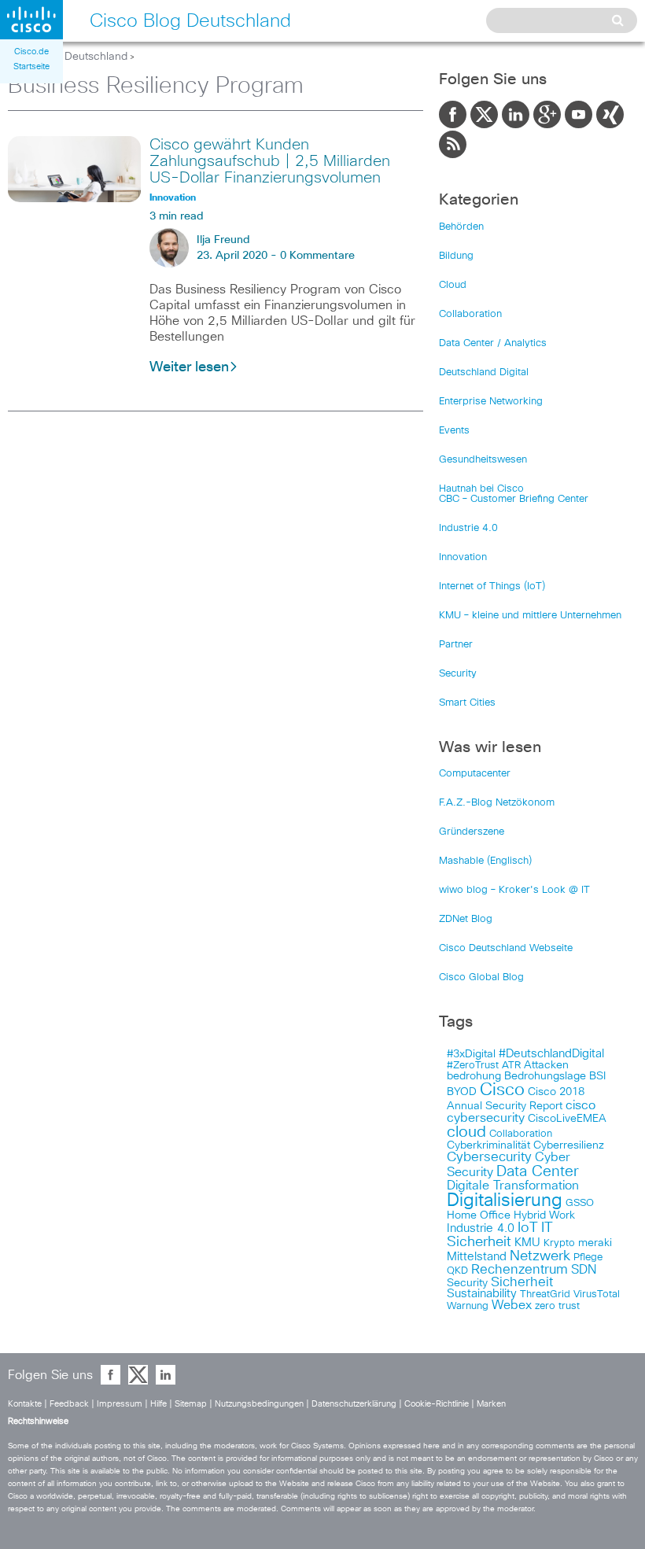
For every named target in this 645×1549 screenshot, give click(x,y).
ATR (511, 1065)
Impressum (119, 1404)
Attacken (546, 1065)
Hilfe (158, 1404)
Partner (456, 645)
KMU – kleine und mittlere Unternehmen (530, 615)
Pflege (588, 1257)
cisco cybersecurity (521, 1111)
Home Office (478, 1215)
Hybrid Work (544, 1215)
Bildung (456, 256)
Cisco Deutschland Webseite (506, 948)
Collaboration (470, 314)
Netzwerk (540, 1256)
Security (458, 674)
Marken (491, 1404)
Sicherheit (522, 1282)
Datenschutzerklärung (353, 1404)
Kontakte (25, 1404)
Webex (512, 1305)
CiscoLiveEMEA (567, 1118)
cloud (466, 1132)
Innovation (463, 557)
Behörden (461, 227)
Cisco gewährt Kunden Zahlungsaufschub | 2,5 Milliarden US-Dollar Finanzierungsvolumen (269, 161)
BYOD (462, 1091)
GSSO (580, 1203)
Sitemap (191, 1404)
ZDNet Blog (465, 919)
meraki (595, 1242)
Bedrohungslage (545, 1076)
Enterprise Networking (491, 401)
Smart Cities (467, 703)
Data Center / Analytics (493, 343)
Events (454, 431)
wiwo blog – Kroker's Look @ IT (514, 890)
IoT (528, 1228)
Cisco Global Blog (481, 977)
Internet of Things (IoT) (492, 586)
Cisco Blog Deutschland (67, 56)
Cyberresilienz (568, 1145)
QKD (457, 1271)
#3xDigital (471, 1054)
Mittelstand (477, 1257)
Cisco (502, 1090)
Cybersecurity (489, 1157)
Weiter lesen (189, 367)
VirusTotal (596, 1294)
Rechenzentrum (519, 1269)
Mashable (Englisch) (485, 861)
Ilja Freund (223, 239)
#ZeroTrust (473, 1065)
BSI (597, 1076)
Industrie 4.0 (468, 528)
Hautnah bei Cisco (481, 489)
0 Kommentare (317, 255)
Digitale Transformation (513, 1185)
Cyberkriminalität (488, 1145)
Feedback (69, 1404)
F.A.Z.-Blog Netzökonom (497, 803)
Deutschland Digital (484, 372)
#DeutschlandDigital (551, 1054)
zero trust (557, 1306)
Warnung (467, 1306)
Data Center (537, 1171)
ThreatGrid (545, 1294)
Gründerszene (471, 832)
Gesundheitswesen (483, 460)
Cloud (452, 285)
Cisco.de (31, 51)
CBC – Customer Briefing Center (513, 499)
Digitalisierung (504, 1201)
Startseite (31, 66)
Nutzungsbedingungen (259, 1404)
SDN (583, 1269)
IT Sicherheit (500, 1235)
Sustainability (482, 1294)
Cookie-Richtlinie (436, 1404)
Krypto (559, 1243)
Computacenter (474, 774)
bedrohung (474, 1076)
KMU (527, 1242)
